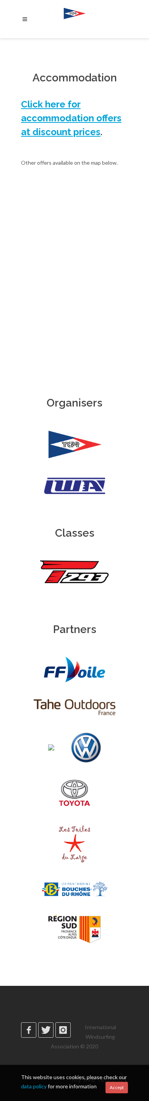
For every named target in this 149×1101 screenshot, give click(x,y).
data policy (34, 1086)
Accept (117, 1087)
